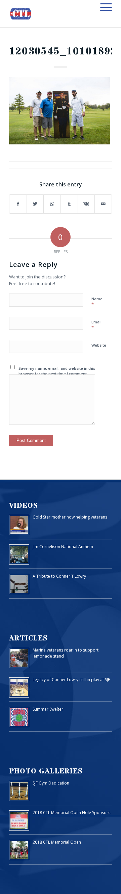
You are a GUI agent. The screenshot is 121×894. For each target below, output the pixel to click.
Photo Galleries (46, 771)
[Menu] (102, 7)
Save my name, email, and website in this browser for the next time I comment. (56, 371)
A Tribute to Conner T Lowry (59, 576)
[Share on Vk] (86, 204)
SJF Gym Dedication (51, 783)
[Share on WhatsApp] (52, 204)
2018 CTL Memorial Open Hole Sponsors (71, 812)
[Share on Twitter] (35, 204)
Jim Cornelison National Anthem (63, 546)
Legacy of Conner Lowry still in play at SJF (71, 679)
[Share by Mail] (103, 204)
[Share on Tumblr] (69, 204)
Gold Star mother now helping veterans (70, 517)
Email (96, 325)
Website (98, 345)
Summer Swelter (48, 709)
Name (97, 302)
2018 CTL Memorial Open (57, 842)
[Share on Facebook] (18, 204)
